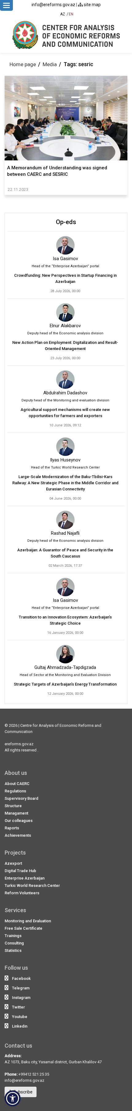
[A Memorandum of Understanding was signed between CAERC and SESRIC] (66, 118)
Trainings (13, 935)
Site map (92, 4)
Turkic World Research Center (32, 885)
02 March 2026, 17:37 (65, 566)
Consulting (14, 943)
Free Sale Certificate (23, 928)
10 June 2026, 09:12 (65, 425)
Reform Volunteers (22, 893)
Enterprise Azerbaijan (25, 878)
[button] (12, 1098)
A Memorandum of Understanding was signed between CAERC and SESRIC (57, 171)
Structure (13, 805)
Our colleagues (19, 820)
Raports (12, 828)
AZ (62, 14)
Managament (16, 813)
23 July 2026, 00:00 (65, 358)
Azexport (13, 863)
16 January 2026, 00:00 (65, 633)
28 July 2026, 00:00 (65, 291)
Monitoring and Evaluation (28, 921)
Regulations (15, 791)
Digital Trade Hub (20, 870)
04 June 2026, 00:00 (65, 499)
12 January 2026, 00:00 (65, 694)
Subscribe (22, 1091)
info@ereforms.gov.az (53, 4)
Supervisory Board (21, 798)
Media (50, 64)
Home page (23, 64)
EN (71, 14)
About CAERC (17, 783)
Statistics (13, 950)
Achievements (18, 835)
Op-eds (66, 222)
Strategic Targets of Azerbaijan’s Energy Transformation (65, 684)
